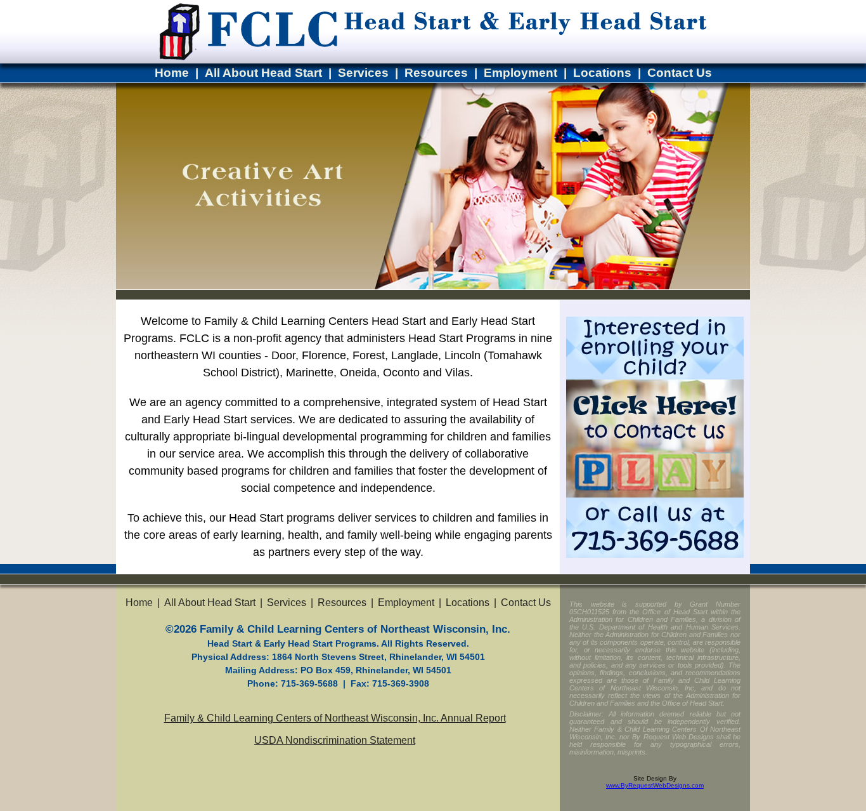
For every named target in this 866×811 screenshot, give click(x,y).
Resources (436, 72)
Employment (520, 72)
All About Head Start (263, 72)
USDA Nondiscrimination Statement (334, 740)
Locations (602, 72)
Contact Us (679, 72)
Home (172, 72)
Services (363, 72)
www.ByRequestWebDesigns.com (655, 785)
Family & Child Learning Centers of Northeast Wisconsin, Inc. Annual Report (335, 718)
